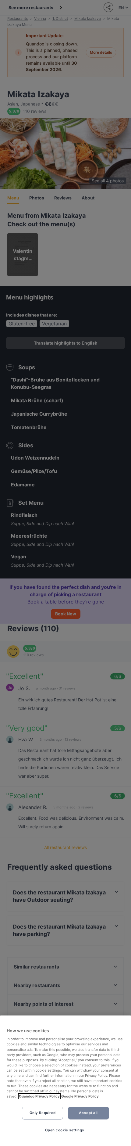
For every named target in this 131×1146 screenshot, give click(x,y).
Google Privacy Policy (80, 1096)
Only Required (43, 1113)
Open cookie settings (64, 1130)
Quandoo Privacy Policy (39, 1096)
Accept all (88, 1113)
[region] (65, 1080)
